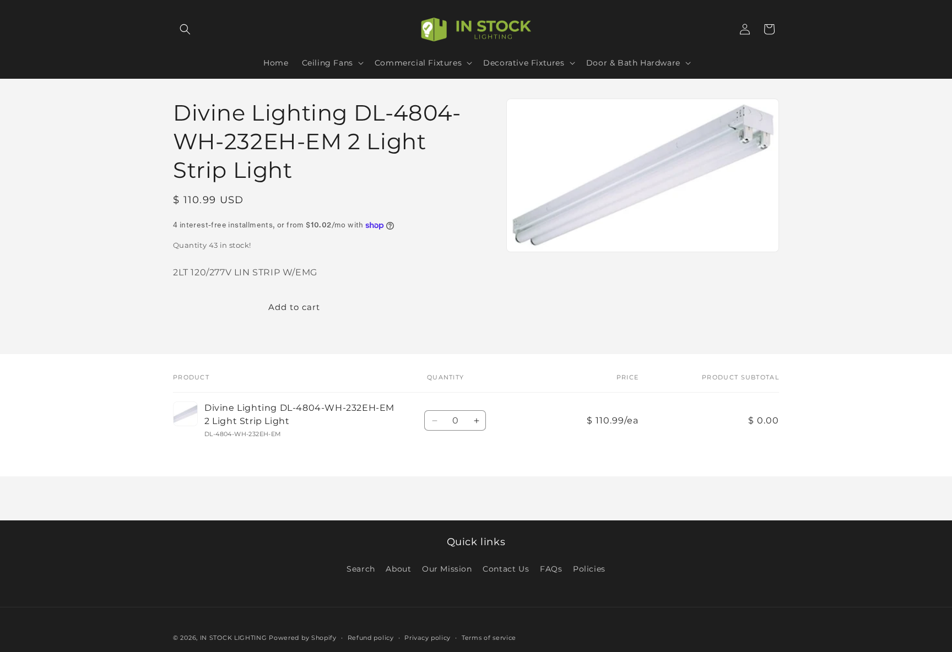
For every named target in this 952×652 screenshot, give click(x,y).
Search (361, 569)
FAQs (551, 569)
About (398, 569)
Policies (589, 569)
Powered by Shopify (303, 638)
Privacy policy (427, 637)
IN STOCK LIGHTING (233, 638)
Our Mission (447, 569)
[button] (185, 29)
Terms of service (489, 637)
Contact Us (506, 569)
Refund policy (371, 637)
